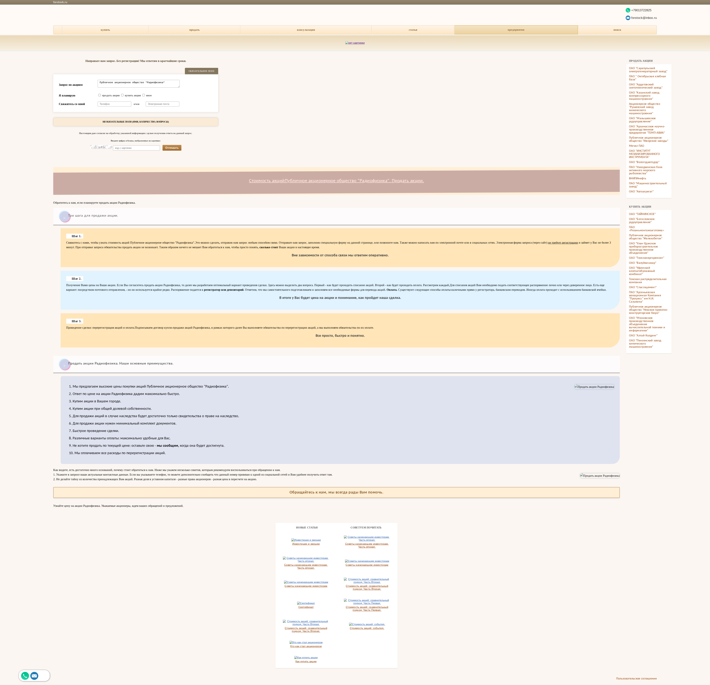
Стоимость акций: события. (367, 628)
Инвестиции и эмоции (306, 543)
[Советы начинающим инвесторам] (367, 560)
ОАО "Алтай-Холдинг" (643, 335)
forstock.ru (60, 2)
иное (149, 95)
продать (194, 29)
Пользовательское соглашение (636, 678)
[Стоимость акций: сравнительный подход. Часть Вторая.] (367, 581)
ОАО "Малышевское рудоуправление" (642, 120)
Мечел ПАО (636, 146)
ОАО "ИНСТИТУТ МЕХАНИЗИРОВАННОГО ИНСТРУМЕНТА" (644, 154)
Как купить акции (306, 661)
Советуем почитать (366, 527)
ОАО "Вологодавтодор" (644, 162)
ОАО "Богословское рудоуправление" (642, 221)
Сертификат (306, 607)
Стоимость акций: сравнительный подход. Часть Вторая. (367, 587)
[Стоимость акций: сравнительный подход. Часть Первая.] (367, 602)
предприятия (516, 29)
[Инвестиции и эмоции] (306, 539)
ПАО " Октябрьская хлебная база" (647, 78)
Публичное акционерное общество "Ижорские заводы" (648, 139)
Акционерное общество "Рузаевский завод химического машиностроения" (644, 109)
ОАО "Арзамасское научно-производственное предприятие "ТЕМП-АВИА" (647, 129)
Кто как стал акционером (306, 646)
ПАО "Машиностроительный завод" (648, 185)
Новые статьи (307, 527)
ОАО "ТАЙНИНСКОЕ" (642, 214)
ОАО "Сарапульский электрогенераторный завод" (648, 70)
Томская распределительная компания (648, 281)
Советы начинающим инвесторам (367, 564)
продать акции (111, 95)
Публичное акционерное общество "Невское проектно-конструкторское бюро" (648, 310)
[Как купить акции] (306, 657)
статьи (413, 29)
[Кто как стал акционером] (306, 642)
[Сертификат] (306, 603)
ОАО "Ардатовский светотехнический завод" (645, 86)
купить (105, 29)
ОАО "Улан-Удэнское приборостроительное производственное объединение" (643, 248)
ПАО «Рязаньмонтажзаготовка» (646, 229)
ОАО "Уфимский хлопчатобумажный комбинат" (642, 271)
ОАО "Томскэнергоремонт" (646, 258)
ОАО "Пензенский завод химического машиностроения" (645, 343)
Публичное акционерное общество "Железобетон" (645, 237)
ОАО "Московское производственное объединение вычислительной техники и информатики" (647, 324)
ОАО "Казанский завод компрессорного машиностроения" (644, 96)
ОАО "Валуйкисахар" (642, 263)
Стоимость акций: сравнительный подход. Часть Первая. (367, 608)
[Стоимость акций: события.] (367, 624)
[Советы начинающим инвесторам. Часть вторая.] (367, 538)
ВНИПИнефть (637, 178)
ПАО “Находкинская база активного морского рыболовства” (645, 170)
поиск (617, 29)
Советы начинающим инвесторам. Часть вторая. (367, 545)
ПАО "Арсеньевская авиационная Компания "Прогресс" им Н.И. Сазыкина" (645, 297)
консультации (306, 29)
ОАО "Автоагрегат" (641, 191)
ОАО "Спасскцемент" (643, 287)
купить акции (133, 95)
